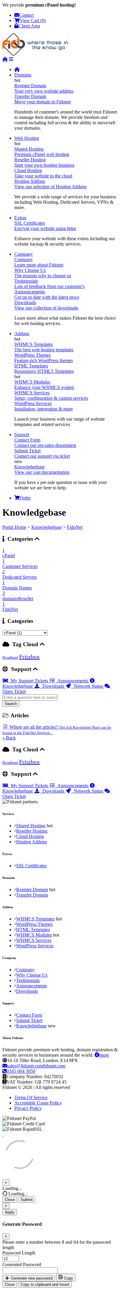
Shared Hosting (30, 825)
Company (23, 254)
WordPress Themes (34, 924)
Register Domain (32, 889)
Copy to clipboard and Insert (45, 1284)
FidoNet (74, 527)
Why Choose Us (31, 975)
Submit (27, 1199)
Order (25, 497)
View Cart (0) (33, 20)
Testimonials (28, 980)
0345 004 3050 (21, 1071)
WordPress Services (34, 945)
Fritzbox (29, 656)
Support (21, 434)
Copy (68, 1278)
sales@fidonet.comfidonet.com (36, 1065)
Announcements (72, 680)
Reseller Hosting (31, 831)
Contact (26, 15)
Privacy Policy (28, 1108)
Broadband (10, 657)
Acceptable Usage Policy (38, 1102)
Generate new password (31, 1278)
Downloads (52, 686)
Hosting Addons (31, 841)
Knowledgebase (46, 527)
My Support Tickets (28, 680)
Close (10, 1199)
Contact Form (29, 1015)
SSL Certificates (31, 865)
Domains (22, 74)
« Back (9, 737)
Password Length (18, 1252)
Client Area (29, 25)
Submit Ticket (29, 1020)
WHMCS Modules (34, 934)
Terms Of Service (30, 1097)
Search (11, 703)
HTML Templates (33, 929)
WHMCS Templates (35, 918)
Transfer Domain (32, 894)
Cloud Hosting (30, 836)
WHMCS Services (33, 940)
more (104, 1055)
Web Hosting (26, 138)
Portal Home (14, 527)
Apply (10, 1212)
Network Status (87, 686)
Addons (21, 333)
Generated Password (21, 1264)
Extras (20, 217)
